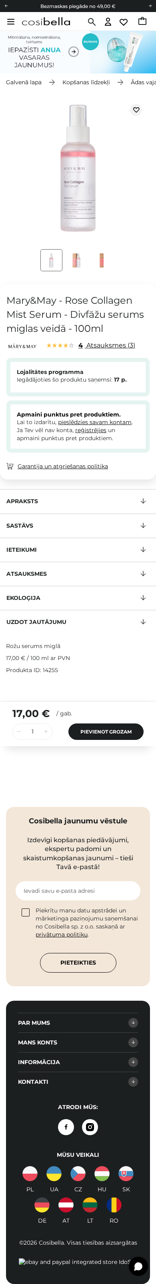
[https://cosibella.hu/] (102, 1174)
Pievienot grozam (106, 732)
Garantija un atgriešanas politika (63, 466)
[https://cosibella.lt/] (90, 1205)
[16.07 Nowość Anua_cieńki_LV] (78, 52)
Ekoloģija (23, 597)
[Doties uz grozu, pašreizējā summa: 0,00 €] (143, 22)
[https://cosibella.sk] (126, 1174)
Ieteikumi (21, 549)
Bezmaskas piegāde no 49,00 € (78, 6)
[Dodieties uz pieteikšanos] (108, 22)
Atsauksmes (105, 345)
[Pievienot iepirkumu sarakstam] (136, 110)
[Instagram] (90, 1127)
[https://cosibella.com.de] (42, 1205)
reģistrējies (90, 430)
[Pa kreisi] (6, 6)
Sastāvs (19, 525)
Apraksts (22, 501)
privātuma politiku (62, 934)
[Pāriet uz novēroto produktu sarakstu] (124, 22)
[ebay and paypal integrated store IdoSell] (78, 1262)
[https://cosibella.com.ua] (54, 1174)
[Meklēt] (91, 22)
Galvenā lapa (24, 82)
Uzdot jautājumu (36, 622)
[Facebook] (66, 1127)
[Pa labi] (150, 6)
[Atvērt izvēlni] (10, 22)
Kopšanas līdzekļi (86, 82)
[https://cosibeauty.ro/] (114, 1205)
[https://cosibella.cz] (78, 1174)
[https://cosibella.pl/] (30, 1174)
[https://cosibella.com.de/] (66, 1205)
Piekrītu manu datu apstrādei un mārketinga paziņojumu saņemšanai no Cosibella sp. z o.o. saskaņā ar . (87, 922)
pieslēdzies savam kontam (95, 422)
